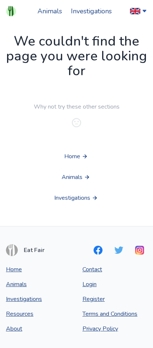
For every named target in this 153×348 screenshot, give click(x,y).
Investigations (91, 11)
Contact (92, 269)
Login (89, 284)
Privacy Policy (100, 329)
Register (93, 299)
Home (14, 269)
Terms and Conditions (109, 314)
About (14, 329)
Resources (19, 314)
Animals (50, 11)
